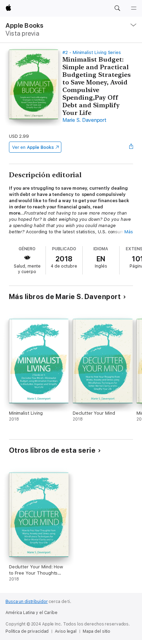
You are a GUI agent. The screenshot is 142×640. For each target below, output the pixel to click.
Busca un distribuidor (27, 601)
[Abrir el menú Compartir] (131, 147)
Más (128, 231)
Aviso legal (66, 631)
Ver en (33, 147)
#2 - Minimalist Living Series (91, 52)
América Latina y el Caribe (32, 612)
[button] (117, 8)
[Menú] (133, 8)
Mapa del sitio (96, 631)
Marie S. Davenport (84, 120)
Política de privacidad (27, 631)
